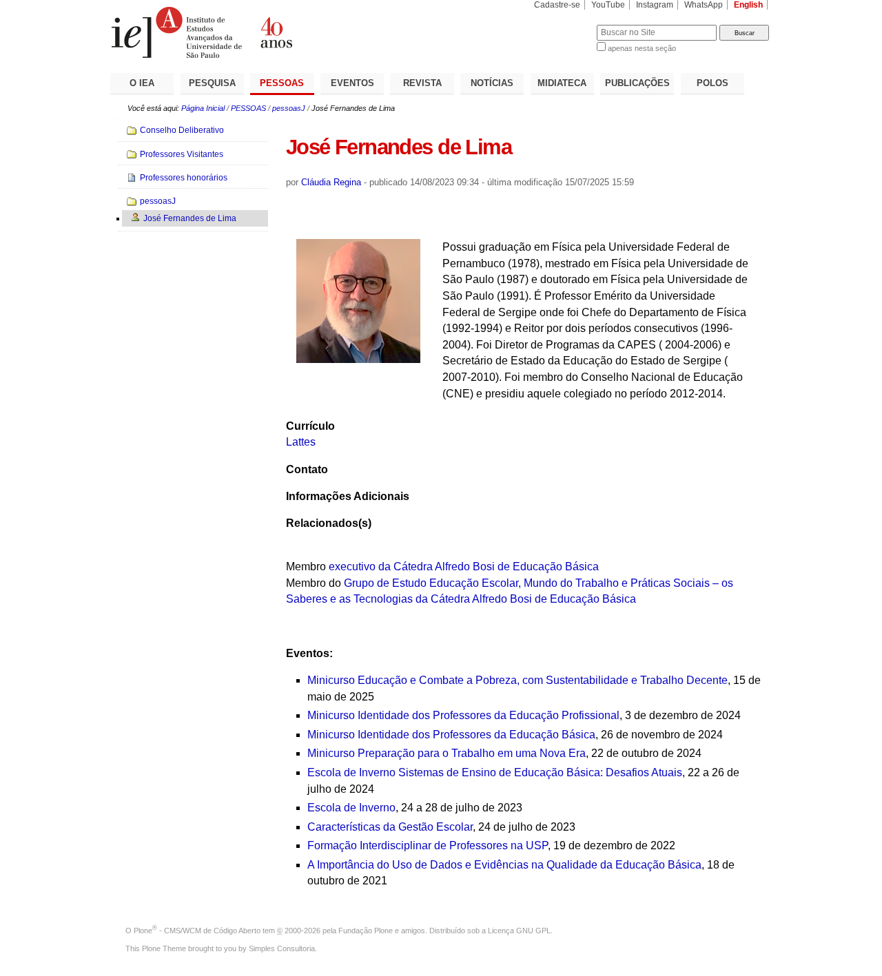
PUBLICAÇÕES (637, 83)
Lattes (301, 442)
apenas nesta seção (642, 48)
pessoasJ (288, 108)
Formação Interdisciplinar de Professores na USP (427, 845)
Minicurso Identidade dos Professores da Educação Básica (451, 734)
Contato (307, 469)
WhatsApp (703, 5)
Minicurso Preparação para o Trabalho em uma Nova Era (446, 753)
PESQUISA (212, 83)
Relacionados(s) (328, 523)
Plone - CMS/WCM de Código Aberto (197, 930)
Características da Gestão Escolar (390, 827)
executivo (353, 566)
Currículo (310, 426)
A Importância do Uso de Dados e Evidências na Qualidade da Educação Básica (504, 865)
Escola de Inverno (351, 807)
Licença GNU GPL (519, 930)
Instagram (654, 5)
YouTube (608, 5)
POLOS (712, 83)
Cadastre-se (557, 5)
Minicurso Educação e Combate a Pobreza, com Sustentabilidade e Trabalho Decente (517, 680)
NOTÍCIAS (492, 83)
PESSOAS (282, 83)
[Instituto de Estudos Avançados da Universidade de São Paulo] (275, 32)
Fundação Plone (365, 930)
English (748, 5)
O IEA (142, 83)
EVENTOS (352, 83)
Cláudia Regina (331, 182)
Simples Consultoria (282, 948)
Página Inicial (203, 108)
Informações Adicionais (347, 496)
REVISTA (422, 83)
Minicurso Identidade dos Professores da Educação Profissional (463, 715)
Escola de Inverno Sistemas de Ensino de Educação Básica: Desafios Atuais (494, 772)
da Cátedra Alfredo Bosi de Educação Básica (488, 566)
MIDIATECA (561, 83)
